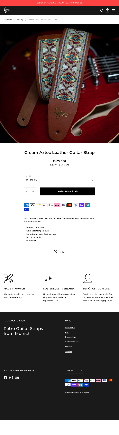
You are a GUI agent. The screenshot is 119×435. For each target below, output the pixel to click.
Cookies (68, 351)
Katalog (20, 20)
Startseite (8, 20)
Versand (65, 164)
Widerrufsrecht (72, 342)
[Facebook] (5, 377)
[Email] (17, 377)
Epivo (86, 392)
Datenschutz (70, 337)
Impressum (70, 327)
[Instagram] (11, 377)
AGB (67, 332)
